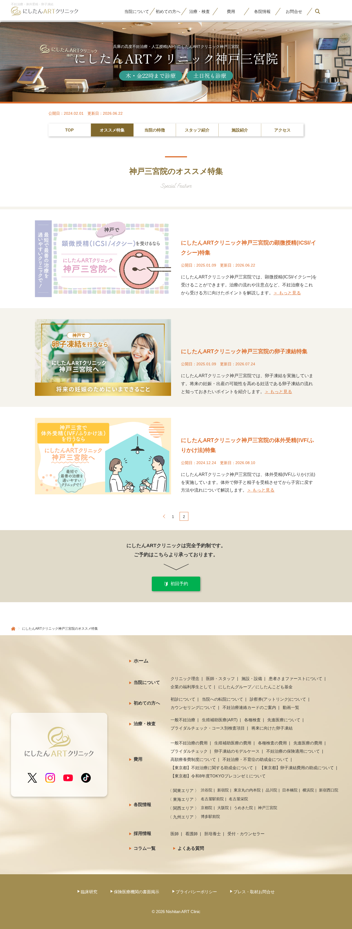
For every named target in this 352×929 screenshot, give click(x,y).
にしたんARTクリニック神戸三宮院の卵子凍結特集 (244, 351)
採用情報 (142, 833)
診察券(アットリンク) (278, 699)
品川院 (271, 790)
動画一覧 (291, 707)
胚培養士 (212, 833)
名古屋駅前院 (212, 799)
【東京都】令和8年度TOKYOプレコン (218, 776)
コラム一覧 (145, 848)
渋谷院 (206, 790)
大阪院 (223, 807)
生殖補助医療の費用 (232, 743)
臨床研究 (89, 891)
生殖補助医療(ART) (220, 719)
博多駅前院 (210, 816)
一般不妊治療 (182, 719)
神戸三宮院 (267, 807)
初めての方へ (147, 703)
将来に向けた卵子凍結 (272, 728)
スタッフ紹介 (197, 130)
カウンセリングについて (193, 707)
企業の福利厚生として (191, 686)
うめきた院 (243, 807)
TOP (69, 130)
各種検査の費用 (272, 743)
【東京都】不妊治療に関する (211, 767)
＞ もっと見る (287, 293)
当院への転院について (222, 699)
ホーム (141, 661)
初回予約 (179, 583)
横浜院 (308, 790)
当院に (136, 11)
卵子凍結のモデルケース (237, 751)
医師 (174, 833)
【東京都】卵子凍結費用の (297, 767)
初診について (182, 699)
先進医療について (283, 719)
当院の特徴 (154, 130)
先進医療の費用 (307, 743)
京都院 (206, 807)
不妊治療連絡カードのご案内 (249, 707)
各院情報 (142, 804)
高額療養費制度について (193, 759)
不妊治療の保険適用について (293, 751)
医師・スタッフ (220, 678)
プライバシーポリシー (196, 891)
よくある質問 (191, 848)
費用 (231, 11)
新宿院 (223, 790)
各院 (262, 11)
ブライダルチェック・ (207, 728)
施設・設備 (251, 678)
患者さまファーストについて (295, 678)
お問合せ (294, 11)
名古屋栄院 (238, 799)
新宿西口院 (328, 790)
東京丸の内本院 (247, 790)
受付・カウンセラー (246, 833)
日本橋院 (290, 790)
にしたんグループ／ (255, 686)
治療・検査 (145, 723)
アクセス (282, 130)
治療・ (199, 11)
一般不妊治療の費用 (189, 743)
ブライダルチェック (189, 751)
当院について (147, 682)
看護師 (191, 833)
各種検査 (252, 719)
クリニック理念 (184, 678)
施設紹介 (240, 130)
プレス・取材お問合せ (254, 891)
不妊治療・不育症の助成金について (255, 759)
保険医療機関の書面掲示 (136, 891)
